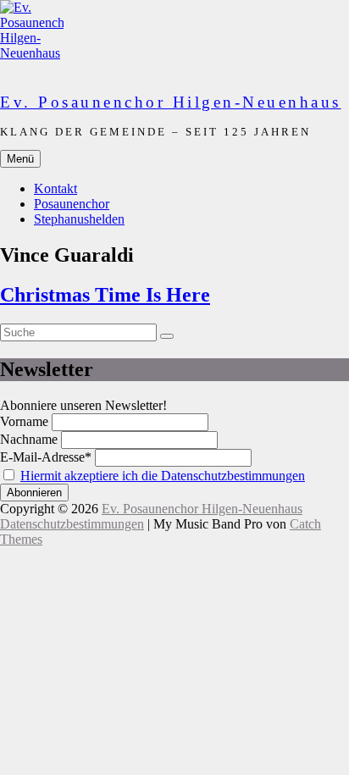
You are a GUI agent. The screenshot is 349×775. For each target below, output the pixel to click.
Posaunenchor (71, 204)
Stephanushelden (79, 219)
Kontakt (55, 188)
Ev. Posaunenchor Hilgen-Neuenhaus (170, 102)
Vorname (24, 421)
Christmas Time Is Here (105, 295)
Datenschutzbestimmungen (72, 524)
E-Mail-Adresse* (45, 457)
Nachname (29, 439)
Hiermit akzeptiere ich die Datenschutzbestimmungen (162, 475)
